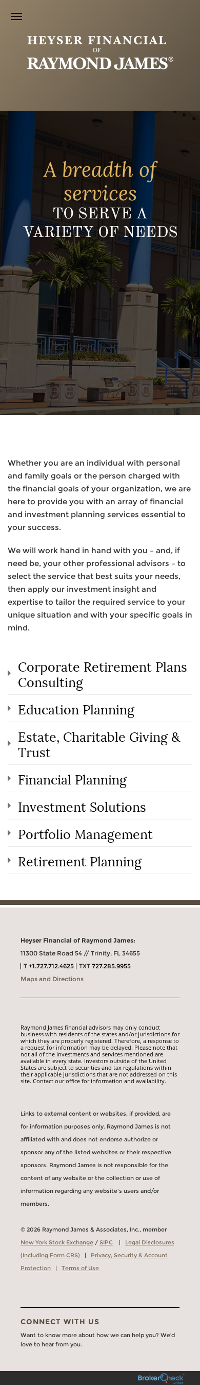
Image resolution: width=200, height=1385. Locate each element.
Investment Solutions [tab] (82, 805)
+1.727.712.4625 (51, 966)
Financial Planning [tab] (72, 778)
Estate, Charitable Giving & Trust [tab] (99, 743)
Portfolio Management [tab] (85, 833)
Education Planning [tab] (76, 708)
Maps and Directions (52, 979)
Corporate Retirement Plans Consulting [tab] (102, 673)
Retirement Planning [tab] (80, 860)
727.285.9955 (111, 966)
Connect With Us (60, 1321)
